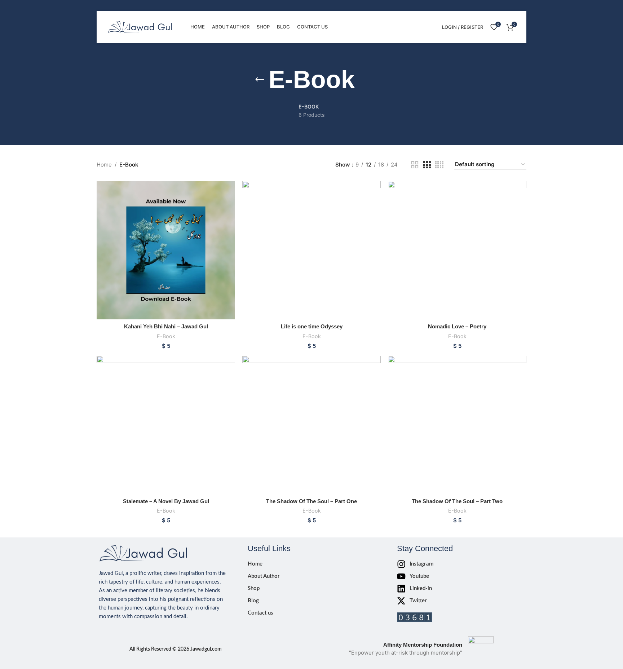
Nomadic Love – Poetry (457, 326)
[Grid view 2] (414, 165)
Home (104, 164)
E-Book (166, 336)
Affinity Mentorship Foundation (422, 645)
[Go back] (260, 79)
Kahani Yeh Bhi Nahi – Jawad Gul (166, 326)
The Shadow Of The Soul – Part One (311, 501)
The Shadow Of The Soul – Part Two (457, 501)
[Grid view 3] (426, 165)
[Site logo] (139, 26)
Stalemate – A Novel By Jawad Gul (166, 501)
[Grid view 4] (439, 165)
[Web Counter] (414, 616)
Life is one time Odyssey (312, 326)
